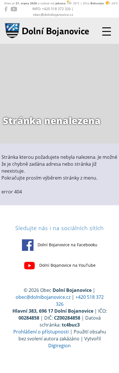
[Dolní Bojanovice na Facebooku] (6, 9)
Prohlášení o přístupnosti (41, 332)
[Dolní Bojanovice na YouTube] (13, 9)
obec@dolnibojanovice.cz (43, 297)
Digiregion (59, 345)
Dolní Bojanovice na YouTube (67, 265)
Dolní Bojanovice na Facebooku (66, 244)
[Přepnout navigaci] (106, 31)
